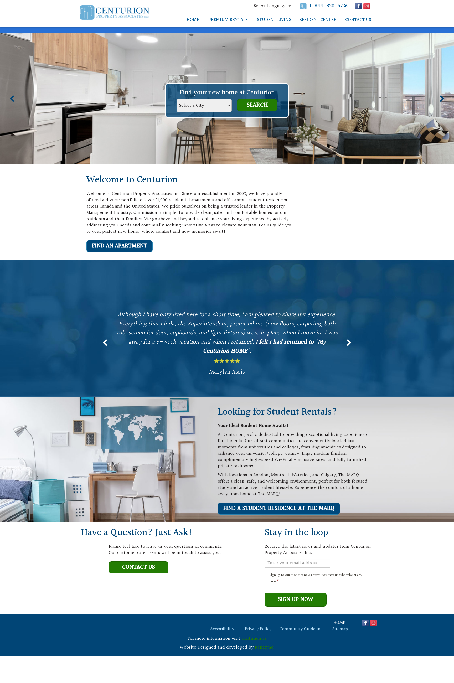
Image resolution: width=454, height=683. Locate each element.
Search (257, 105)
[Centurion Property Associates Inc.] (114, 12)
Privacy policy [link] (258, 629)
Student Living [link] (274, 19)
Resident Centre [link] (317, 19)
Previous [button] (11, 98)
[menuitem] (193, 19)
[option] (227, 342)
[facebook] (358, 6)
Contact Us (138, 567)
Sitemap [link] (340, 629)
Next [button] (442, 98)
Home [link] (193, 19)
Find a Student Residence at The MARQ (278, 508)
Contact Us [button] (358, 19)
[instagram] (366, 6)
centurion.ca (254, 638)
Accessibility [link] (222, 629)
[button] (248, 6)
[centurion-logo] (103, 626)
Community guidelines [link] (302, 629)
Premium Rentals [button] (228, 19)
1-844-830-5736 (328, 6)
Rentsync (264, 647)
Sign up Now (295, 599)
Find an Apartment (119, 246)
